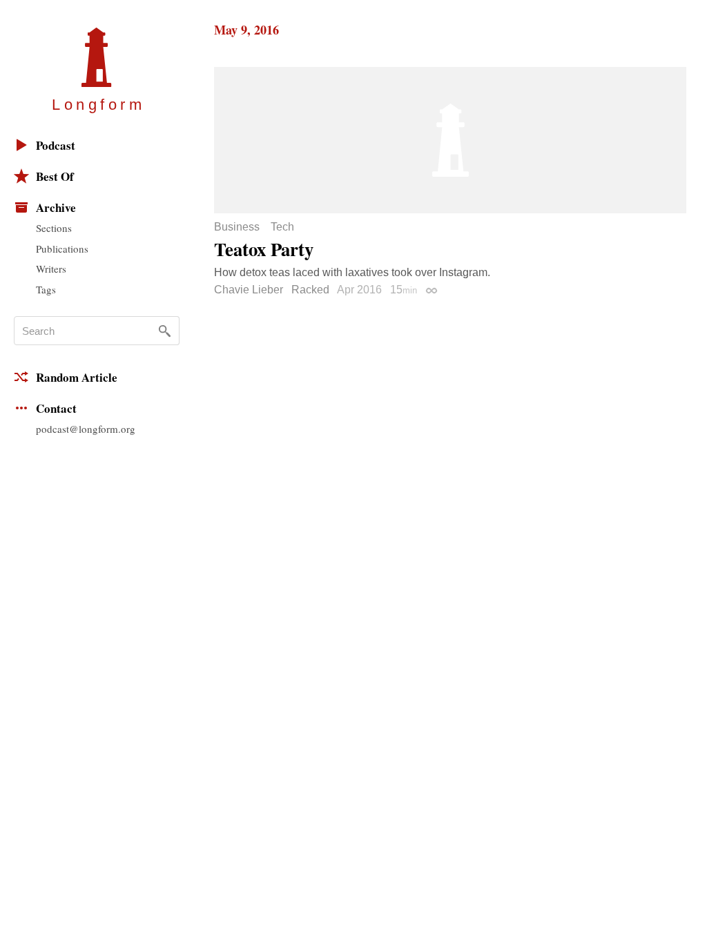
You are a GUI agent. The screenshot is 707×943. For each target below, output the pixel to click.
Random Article (76, 377)
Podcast (55, 145)
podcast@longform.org (85, 429)
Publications (62, 248)
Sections (54, 228)
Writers (51, 268)
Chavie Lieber (248, 289)
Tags (46, 289)
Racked (310, 289)
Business (237, 227)
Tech (282, 227)
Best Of (55, 176)
